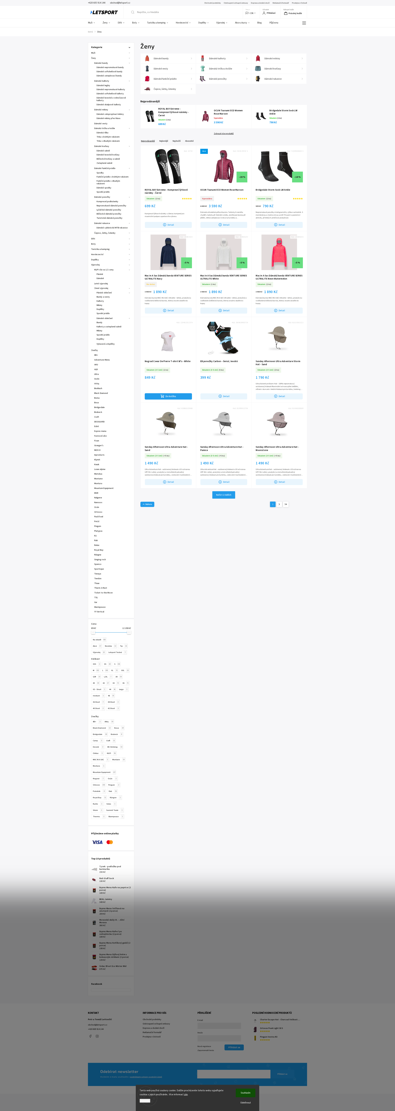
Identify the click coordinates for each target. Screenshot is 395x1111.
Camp (97, 740)
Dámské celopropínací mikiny (110, 114)
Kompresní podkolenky (107, 201)
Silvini (97, 810)
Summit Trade (114, 810)
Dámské (100, 278)
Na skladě (99, 639)
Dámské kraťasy (101, 146)
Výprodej (95, 264)
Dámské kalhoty (101, 81)
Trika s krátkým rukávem (108, 136)
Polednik (98, 791)
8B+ (96, 721)
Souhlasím (245, 1092)
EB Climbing (114, 747)
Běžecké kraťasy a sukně (108, 159)
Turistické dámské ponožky (110, 218)
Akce (97, 646)
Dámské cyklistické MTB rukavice (112, 227)
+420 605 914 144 (96, 1029)
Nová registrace (204, 1046)
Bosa (118, 728)
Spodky (100, 172)
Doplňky (95, 259)
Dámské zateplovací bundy (109, 75)
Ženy (93, 58)
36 (126, 683)
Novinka (110, 646)
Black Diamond (101, 728)
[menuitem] (93, 23)
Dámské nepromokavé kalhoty (111, 89)
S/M (96, 676)
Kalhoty (100, 301)
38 (119, 676)
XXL (125, 670)
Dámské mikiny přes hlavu (108, 118)
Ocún (112, 778)
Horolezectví (97, 254)
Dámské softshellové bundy (110, 71)
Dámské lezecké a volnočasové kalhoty (111, 99)
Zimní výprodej (101, 288)
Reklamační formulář (281, 3)
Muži (93, 52)
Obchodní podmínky (212, 3)
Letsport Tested (117, 652)
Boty (93, 244)
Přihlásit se (282, 1074)
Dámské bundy (101, 63)
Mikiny (99, 305)
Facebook (90, 1036)
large (123, 689)
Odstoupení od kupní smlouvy (236, 3)
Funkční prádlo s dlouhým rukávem (108, 182)
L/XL (107, 676)
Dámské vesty (100, 123)
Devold (98, 747)
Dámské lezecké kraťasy (108, 154)
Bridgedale (100, 734)
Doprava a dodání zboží (260, 3)
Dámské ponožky (102, 197)
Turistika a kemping (100, 249)
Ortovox (99, 785)
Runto (97, 804)
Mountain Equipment (104, 772)
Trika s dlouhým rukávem (108, 141)
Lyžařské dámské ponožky (109, 209)
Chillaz (98, 753)
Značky (94, 350)
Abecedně (189, 141)
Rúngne (115, 797)
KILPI (111, 753)
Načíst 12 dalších (223, 494)
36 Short (98, 702)
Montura (98, 766)
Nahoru (149, 504)
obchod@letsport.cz (97, 1024)
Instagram (97, 1036)
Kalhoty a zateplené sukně (109, 326)
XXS (96, 664)
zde (186, 1094)
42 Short (113, 708)
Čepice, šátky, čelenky (104, 233)
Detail (171, 225)
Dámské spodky (104, 187)
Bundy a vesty (103, 296)
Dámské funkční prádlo (104, 168)
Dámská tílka (102, 132)
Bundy (99, 322)
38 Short (113, 702)
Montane (118, 759)
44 (112, 689)
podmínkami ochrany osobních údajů (146, 1077)
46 (111, 695)
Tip (123, 646)
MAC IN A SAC (100, 759)
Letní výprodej (101, 283)
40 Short (98, 708)
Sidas (110, 804)
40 (96, 683)
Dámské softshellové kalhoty (110, 93)
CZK (252, 13)
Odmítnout (245, 1102)
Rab (113, 791)
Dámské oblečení (105, 318)
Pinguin (113, 785)
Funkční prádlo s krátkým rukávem (113, 176)
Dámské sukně (103, 150)
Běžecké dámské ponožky (109, 213)
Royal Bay (99, 797)
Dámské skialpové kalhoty (109, 104)
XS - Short (99, 689)
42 (106, 683)
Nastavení (145, 1100)
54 (286, 504)
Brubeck (116, 734)
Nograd (98, 778)
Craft (110, 740)
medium (98, 695)
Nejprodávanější (148, 141)
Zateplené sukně (104, 163)
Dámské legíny (103, 85)
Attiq (109, 721)
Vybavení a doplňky (106, 344)
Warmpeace (115, 816)
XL (114, 670)
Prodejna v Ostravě (299, 3)
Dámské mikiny (101, 109)
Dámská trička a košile (104, 128)
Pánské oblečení (104, 292)
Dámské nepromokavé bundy (110, 67)
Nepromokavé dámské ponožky (111, 205)
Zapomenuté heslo (206, 1050)
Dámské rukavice (102, 223)
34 (116, 683)
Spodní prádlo (103, 192)
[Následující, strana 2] (279, 504)
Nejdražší (177, 141)
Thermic (98, 816)
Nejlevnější (163, 141)
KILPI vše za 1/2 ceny (104, 269)
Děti (93, 238)
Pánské (100, 274)
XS (107, 664)
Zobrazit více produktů (224, 133)
